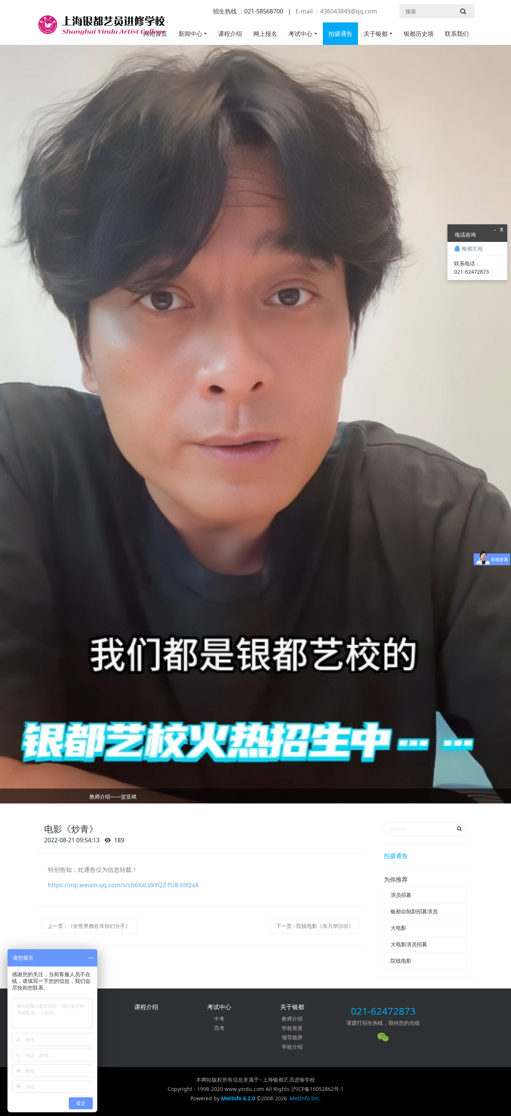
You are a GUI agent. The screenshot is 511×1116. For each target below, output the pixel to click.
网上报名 (265, 34)
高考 (219, 1028)
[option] (255, 797)
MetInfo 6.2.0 (238, 1098)
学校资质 (292, 1028)
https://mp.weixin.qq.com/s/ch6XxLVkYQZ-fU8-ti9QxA (123, 885)
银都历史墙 (419, 34)
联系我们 (457, 34)
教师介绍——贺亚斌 (113, 796)
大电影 (398, 927)
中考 (219, 1018)
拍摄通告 (340, 34)
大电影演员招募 (409, 944)
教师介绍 (292, 1018)
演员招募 (401, 894)
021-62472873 (383, 1011)
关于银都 (376, 34)
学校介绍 (292, 1046)
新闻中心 (190, 34)
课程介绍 (230, 34)
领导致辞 (292, 1037)
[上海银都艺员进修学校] (101, 28)
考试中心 (300, 34)
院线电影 (401, 960)
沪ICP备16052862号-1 (317, 1088)
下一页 (315, 925)
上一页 (89, 925)
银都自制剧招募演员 (414, 911)
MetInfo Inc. (305, 1098)
